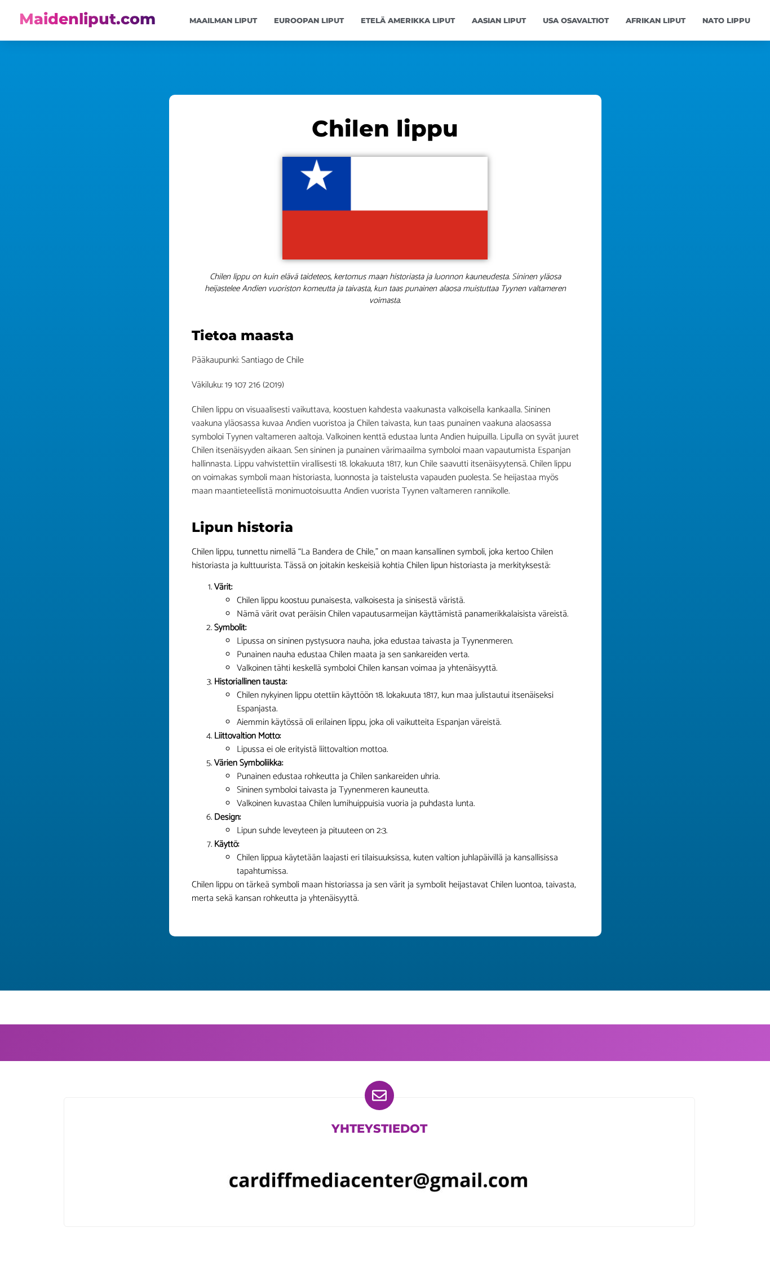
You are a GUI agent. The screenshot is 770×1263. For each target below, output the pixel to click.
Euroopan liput (309, 20)
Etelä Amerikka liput (408, 20)
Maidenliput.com (87, 19)
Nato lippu (726, 20)
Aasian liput (499, 20)
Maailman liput (223, 20)
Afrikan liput (655, 20)
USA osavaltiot (576, 20)
